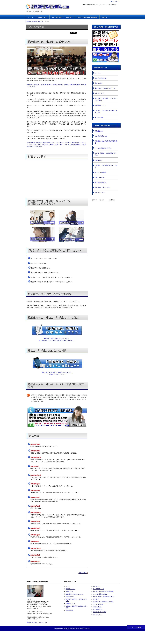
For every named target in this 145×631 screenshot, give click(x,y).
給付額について (99, 93)
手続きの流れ (99, 83)
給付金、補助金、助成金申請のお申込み (106, 154)
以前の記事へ (83, 573)
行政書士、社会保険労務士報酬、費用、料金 (106, 111)
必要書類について (100, 105)
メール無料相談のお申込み (103, 148)
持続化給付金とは (42, 17)
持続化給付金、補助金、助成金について (51, 41)
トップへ (30, 17)
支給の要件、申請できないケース (105, 88)
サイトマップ (115, 1)
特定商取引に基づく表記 (102, 187)
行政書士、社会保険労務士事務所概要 (87, 17)
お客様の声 (98, 160)
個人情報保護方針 (100, 182)
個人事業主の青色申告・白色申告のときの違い (106, 99)
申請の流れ (69, 17)
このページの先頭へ (137, 627)
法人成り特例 (99, 117)
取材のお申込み (99, 177)
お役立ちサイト (99, 192)
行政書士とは (99, 131)
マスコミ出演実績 (100, 172)
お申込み (104, 17)
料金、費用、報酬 (56, 17)
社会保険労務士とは (101, 136)
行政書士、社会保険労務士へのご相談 (106, 166)
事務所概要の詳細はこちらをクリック (37, 622)
